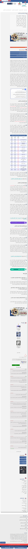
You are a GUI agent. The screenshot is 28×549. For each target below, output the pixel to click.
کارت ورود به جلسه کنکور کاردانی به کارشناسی (18, 219)
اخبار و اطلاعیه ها (14, 544)
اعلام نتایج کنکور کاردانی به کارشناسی (16, 256)
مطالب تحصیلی (21, 10)
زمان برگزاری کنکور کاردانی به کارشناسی (16, 178)
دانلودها (19, 544)
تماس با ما (9, 544)
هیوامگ (11, 544)
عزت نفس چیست (24, 501)
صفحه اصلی (25, 10)
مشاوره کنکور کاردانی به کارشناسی (7, 10)
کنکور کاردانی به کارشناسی (15, 10)
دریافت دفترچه (18, 140)
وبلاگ (17, 544)
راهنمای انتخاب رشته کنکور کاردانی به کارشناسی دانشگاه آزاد (24, 486)
